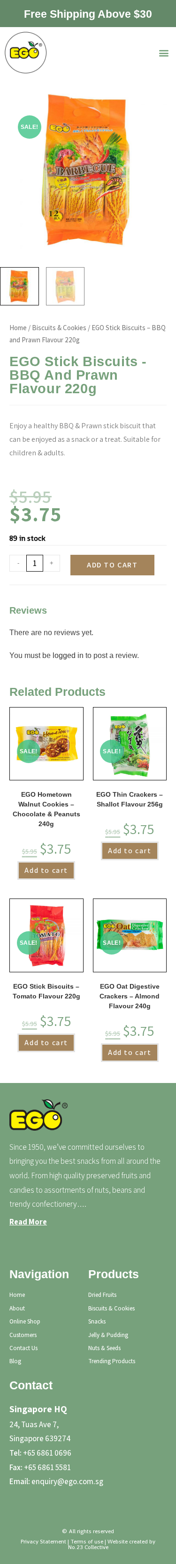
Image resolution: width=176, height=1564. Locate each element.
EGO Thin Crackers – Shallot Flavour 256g (129, 799)
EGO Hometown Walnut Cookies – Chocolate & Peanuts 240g (46, 809)
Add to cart (112, 565)
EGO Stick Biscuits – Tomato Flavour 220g (46, 991)
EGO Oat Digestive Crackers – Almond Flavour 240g (129, 996)
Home (18, 327)
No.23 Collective (88, 1547)
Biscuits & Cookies (59, 327)
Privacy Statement (43, 1541)
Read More (28, 1222)
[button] (163, 52)
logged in (68, 655)
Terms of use (86, 1541)
